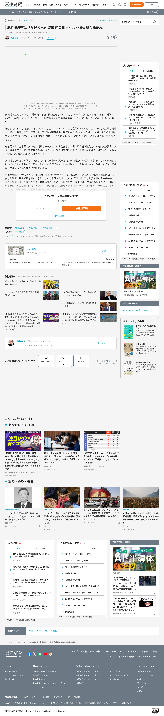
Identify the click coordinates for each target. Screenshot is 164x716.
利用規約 (141, 691)
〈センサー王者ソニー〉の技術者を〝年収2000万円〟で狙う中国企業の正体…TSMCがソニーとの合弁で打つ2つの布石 (124, 604)
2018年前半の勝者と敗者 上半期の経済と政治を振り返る (79, 293)
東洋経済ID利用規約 (93, 703)
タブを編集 (153, 12)
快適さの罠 (140, 344)
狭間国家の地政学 (143, 362)
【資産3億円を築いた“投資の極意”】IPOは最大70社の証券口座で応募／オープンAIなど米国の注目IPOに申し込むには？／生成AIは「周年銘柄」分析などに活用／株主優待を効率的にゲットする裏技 (22, 322)
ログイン (152, 5)
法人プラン (141, 683)
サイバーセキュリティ (14, 675)
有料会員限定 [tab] (148, 71)
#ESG (131, 310)
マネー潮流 (31, 249)
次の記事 (112, 20)
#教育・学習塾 (142, 310)
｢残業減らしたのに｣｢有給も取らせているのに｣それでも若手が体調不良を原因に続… (141, 104)
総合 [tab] (131, 71)
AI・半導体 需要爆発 (133, 291)
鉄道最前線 (132, 254)
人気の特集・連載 (132, 185)
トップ (29, 5)
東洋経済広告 (115, 671)
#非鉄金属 (19, 228)
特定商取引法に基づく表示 (71, 703)
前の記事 (103, 20)
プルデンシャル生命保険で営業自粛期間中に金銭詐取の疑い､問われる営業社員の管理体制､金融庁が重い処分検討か (80, 318)
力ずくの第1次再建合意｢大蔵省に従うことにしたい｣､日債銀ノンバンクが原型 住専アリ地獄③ (22, 516)
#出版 (125, 310)
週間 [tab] (148, 190)
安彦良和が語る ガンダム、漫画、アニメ (142, 234)
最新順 (37, 5)
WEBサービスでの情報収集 (16, 703)
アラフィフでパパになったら (140, 202)
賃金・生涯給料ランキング (139, 209)
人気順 (59, 5)
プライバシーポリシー (39, 703)
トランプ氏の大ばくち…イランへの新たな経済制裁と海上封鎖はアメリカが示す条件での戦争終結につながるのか (101, 513)
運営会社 (35, 697)
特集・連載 (48, 5)
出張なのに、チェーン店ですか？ (142, 241)
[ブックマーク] (107, 37)
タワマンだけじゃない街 (138, 247)
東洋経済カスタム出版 (119, 675)
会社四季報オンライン (42, 675)
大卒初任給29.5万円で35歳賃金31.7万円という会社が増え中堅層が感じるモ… (142, 78)
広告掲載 (77, 697)
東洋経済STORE (39, 679)
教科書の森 (114, 679)
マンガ (74, 5)
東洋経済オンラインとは (131, 22)
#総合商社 (33, 228)
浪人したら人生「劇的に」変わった (142, 196)
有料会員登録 (136, 5)
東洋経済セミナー (83, 683)
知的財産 (54, 703)
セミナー (83, 5)
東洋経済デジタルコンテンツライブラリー (50, 683)
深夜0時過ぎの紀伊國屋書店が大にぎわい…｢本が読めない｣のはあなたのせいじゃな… (142, 130)
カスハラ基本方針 (111, 703)
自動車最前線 (133, 215)
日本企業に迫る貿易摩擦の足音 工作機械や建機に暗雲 (23, 283)
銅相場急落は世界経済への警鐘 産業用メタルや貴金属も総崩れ (55, 27)
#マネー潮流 (29, 20)
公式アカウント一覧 (61, 697)
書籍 (104, 5)
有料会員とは (61, 216)
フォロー (50, 38)
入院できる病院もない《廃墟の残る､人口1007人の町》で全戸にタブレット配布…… (142, 117)
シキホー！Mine (39, 687)
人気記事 (127, 65)
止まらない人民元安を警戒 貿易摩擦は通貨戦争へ (23, 293)
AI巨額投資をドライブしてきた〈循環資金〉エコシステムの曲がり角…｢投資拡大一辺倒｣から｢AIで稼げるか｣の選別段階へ (124, 583)
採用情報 (46, 697)
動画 (66, 5)
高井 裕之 (14, 38)
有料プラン (141, 679)
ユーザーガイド (143, 687)
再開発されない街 (135, 222)
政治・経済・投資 (24, 12)
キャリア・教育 (41, 12)
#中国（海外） (48, 228)
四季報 (95, 5)
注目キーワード (130, 303)
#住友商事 (19, 232)
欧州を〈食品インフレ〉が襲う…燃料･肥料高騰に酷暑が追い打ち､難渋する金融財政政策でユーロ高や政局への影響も (141, 518)
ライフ (54, 12)
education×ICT (11, 671)
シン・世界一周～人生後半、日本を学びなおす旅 (142, 228)
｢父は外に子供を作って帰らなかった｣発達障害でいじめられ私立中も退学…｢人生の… (141, 91)
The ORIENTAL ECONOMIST (45, 671)
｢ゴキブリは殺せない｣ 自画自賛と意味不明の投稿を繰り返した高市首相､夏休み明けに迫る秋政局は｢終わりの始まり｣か (62, 518)
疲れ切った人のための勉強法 (146, 327)
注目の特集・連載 (131, 266)
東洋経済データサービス (86, 679)
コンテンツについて (145, 675)
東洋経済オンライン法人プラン (89, 671)
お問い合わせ (126, 703)
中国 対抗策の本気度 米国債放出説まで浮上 (79, 304)
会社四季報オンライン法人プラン (90, 675)
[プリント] (114, 37)
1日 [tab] (131, 190)
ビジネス (10, 12)
